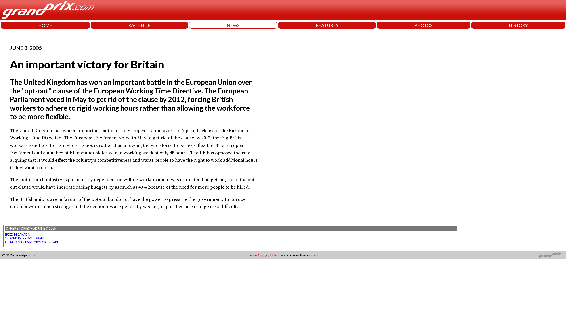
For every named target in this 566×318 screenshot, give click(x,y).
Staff (314, 255)
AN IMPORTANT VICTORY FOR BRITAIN (31, 242)
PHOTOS (423, 25)
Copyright (265, 255)
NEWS (233, 25)
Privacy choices (298, 255)
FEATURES (327, 25)
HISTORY (518, 25)
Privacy (280, 255)
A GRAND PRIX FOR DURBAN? (24, 238)
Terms (252, 255)
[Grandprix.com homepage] (550, 255)
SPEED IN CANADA (17, 234)
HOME (45, 25)
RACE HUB (139, 25)
